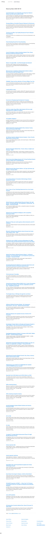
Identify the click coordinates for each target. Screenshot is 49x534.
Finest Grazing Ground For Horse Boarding (15, 41)
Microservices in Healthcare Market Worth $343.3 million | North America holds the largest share (19, 71)
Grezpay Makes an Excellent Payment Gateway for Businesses (20, 23)
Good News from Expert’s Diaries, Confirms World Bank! (19, 474)
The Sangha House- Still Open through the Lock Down (18, 294)
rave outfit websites (10, 494)
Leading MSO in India (11, 89)
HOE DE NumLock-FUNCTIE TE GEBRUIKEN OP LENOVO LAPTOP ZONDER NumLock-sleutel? (18, 365)
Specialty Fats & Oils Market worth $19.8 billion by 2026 (18, 375)
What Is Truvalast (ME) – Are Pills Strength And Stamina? (19, 62)
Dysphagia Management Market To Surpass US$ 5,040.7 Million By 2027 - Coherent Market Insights (20, 334)
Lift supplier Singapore (11, 118)
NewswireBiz (39, 523)
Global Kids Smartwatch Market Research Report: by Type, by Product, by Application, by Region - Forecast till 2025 (20, 343)
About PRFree (8, 519)
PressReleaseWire (40, 521)
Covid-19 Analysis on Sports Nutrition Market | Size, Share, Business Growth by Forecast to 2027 (19, 53)
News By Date (24, 521)
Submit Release (17, 1)
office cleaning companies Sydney (14, 393)
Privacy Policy (8, 521)
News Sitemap (24, 525)
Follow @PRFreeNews (41, 525)
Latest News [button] (10, 1)
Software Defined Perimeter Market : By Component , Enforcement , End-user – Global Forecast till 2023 (18, 305)
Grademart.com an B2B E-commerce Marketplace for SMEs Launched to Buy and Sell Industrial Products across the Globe (20, 241)
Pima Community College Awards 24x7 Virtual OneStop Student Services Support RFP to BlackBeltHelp (20, 160)
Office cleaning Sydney (11, 384)
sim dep (8, 425)
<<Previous (10, 513)
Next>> (17, 513)
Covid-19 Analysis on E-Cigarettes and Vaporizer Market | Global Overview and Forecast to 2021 (19, 13)
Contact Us (8, 526)
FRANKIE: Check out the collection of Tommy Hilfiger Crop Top (20, 81)
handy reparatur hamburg (12, 455)
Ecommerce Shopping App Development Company (17, 100)
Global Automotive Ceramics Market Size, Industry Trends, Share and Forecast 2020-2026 (19, 128)
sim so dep (8, 415)
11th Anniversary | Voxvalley (12, 274)
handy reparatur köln (11, 445)
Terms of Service (9, 523)
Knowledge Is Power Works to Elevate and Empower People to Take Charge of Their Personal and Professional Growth (20, 325)
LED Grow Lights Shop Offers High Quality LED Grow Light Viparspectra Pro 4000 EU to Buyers (19, 110)
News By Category (24, 519)
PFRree (3, 1)
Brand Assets (8, 525)
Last (20, 513)
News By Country (24, 523)
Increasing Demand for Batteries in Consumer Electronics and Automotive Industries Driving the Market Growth (20, 265)
